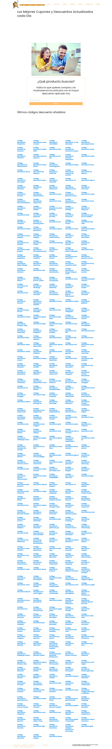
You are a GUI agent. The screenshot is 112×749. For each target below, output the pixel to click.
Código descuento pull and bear (23, 491)
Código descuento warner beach (22, 705)
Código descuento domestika (37, 344)
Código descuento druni (23, 171)
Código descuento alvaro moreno (71, 653)
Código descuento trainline (37, 256)
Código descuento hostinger (53, 401)
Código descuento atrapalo (69, 562)
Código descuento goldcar (85, 301)
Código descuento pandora (69, 286)
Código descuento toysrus (69, 498)
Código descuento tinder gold (40, 476)
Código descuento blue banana (23, 484)
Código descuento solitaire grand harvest (87, 601)
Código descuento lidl (22, 532)
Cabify (98, 4)
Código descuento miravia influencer (69, 157)
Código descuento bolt (23, 468)
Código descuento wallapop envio (23, 438)
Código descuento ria (22, 387)
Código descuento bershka (85, 705)
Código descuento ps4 (39, 622)
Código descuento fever (87, 200)
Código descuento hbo (71, 357)
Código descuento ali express (38, 171)
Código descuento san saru (87, 643)
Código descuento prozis (88, 511)
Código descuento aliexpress (53, 187)
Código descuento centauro (85, 622)
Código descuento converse (69, 215)
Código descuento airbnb (37, 669)
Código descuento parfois (85, 242)
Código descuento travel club (56, 462)
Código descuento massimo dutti (71, 263)
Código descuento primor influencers (69, 293)
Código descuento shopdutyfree (54, 410)
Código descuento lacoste (21, 301)
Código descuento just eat (55, 156)
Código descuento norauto (21, 683)
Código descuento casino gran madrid (86, 570)
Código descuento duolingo (37, 286)
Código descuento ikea (23, 214)
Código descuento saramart (69, 533)
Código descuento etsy (55, 200)
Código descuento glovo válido (39, 316)
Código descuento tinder (72, 164)
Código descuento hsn (23, 504)
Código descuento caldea (37, 736)
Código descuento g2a (55, 423)
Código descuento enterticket (37, 417)
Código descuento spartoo (37, 636)
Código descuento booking (69, 519)
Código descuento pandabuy (21, 372)
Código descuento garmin (69, 351)
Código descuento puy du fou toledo (87, 215)
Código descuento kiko (55, 148)
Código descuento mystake (53, 394)
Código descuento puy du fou (23, 310)
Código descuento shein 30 (55, 351)
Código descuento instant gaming (87, 669)
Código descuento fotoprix (69, 505)
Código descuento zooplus (53, 330)
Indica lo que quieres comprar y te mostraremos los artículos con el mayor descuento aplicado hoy (56, 90)
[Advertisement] (56, 29)
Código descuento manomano (53, 263)
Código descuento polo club (55, 455)
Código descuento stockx (37, 242)
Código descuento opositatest (37, 683)
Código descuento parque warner (87, 256)
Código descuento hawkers (69, 622)
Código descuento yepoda (21, 578)
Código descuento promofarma (86, 394)
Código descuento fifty (23, 337)
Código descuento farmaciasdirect (23, 201)
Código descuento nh (70, 179)
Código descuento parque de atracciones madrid (54, 645)
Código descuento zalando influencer (69, 601)
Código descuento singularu (37, 330)
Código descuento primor (85, 446)
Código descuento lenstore (69, 662)
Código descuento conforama (85, 683)
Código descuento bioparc (53, 484)
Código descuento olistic (23, 351)
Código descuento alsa (55, 682)
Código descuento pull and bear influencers (55, 654)
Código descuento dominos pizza (71, 512)
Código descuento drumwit (85, 292)
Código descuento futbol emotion (56, 690)
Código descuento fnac (87, 249)
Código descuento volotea (37, 337)
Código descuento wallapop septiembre (69, 438)
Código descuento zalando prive (70, 187)
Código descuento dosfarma (37, 228)
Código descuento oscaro (21, 519)
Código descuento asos (39, 711)
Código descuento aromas (21, 690)
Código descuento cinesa (69, 387)
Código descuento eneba (85, 286)
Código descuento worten (85, 270)
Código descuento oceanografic (54, 164)
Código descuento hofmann (53, 512)
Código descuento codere (85, 310)
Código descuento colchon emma (55, 498)
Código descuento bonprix (85, 455)
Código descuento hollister (21, 526)
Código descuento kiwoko (69, 491)
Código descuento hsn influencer (23, 540)
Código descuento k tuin (71, 584)
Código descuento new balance (55, 380)
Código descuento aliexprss (85, 208)
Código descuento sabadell (53, 180)
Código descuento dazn (23, 344)
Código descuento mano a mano (39, 142)
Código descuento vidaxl (72, 300)
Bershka (80, 4)
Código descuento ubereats (37, 643)
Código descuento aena (71, 423)
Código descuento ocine (87, 148)
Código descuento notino (53, 249)
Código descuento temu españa (23, 235)
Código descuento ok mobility (54, 629)
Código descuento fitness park (54, 662)
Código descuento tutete (69, 222)
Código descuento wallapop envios (23, 653)
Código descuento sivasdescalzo (54, 387)
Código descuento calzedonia (69, 394)
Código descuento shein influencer (87, 636)
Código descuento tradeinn (21, 622)
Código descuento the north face (39, 690)
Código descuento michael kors (22, 562)
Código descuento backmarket (54, 719)
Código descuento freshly (69, 643)
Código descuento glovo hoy (55, 438)
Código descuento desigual (69, 372)
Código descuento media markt (86, 491)
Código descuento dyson (88, 179)
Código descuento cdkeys (37, 431)
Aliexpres (72, 4)
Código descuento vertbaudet (53, 591)
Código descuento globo (71, 704)
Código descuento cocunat (21, 615)
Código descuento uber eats (87, 615)
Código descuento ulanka (21, 455)
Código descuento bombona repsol (71, 149)
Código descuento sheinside (37, 519)
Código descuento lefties (21, 498)
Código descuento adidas (85, 484)
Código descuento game (72, 454)
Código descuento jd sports (54, 636)
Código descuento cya (55, 711)
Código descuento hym (71, 323)
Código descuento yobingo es (37, 401)
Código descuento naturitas (85, 351)
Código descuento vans (23, 584)
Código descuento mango (85, 519)
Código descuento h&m (71, 278)
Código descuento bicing (56, 242)
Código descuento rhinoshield (53, 669)
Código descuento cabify (85, 629)
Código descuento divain (40, 483)
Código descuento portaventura (22, 698)
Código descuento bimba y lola (22, 662)
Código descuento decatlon (37, 526)
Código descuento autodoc (85, 469)
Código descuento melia (87, 155)
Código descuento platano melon (39, 653)
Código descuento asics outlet (55, 578)
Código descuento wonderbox (69, 636)
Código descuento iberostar (53, 555)
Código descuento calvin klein (40, 149)
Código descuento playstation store (40, 380)
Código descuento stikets (85, 540)
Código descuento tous (87, 416)
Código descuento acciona (21, 149)
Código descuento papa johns (39, 438)
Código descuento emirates (85, 676)
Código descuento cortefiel (37, 292)
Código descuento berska (53, 540)
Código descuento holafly (37, 584)
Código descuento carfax (85, 316)
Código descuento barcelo (85, 562)
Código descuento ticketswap (85, 526)
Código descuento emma (37, 387)
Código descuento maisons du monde (21, 447)
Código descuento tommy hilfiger (39, 455)
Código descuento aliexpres (69, 401)
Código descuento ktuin (87, 164)
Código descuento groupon (69, 462)
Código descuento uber (39, 394)
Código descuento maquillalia (53, 476)
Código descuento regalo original (87, 578)
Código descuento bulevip (21, 643)
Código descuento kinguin (69, 469)
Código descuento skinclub (21, 669)
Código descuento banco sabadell (71, 249)
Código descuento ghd (87, 725)
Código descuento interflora (37, 512)
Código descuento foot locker (23, 555)
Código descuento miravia (37, 705)
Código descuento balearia (85, 653)
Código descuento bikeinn (37, 676)
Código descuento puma (88, 330)
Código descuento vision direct (39, 164)
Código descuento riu (70, 483)
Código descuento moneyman (53, 279)
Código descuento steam (21, 358)
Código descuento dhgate (69, 712)
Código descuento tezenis (69, 608)
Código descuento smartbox (53, 726)
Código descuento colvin (88, 193)
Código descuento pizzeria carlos (71, 194)
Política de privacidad (26, 747)
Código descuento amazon (69, 235)
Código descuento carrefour (85, 187)
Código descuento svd (71, 344)
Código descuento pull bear (55, 316)
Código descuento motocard (37, 462)
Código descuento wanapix (37, 310)
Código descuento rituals (37, 187)
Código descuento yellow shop (37, 719)
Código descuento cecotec (21, 726)
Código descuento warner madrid (55, 705)
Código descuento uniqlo (88, 584)
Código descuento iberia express (39, 156)
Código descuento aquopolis (21, 417)
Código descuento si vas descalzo (71, 142)
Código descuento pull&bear (21, 256)
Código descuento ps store (86, 533)
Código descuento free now (87, 365)
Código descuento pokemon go (54, 526)
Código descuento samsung (85, 462)
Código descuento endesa (53, 569)
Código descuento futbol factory (88, 228)
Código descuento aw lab (70, 330)
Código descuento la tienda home (22, 164)
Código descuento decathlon (85, 235)
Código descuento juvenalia (53, 622)
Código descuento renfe (71, 228)
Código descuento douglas (21, 394)
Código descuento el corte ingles (38, 591)
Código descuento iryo (55, 221)
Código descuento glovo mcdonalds (71, 719)
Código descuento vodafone (37, 555)
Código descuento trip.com (69, 476)
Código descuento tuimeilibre (53, 142)
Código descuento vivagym (85, 380)
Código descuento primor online (38, 279)
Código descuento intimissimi (53, 562)
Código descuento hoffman (53, 171)
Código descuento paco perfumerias (71, 698)
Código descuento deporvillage (22, 263)
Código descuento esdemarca (85, 712)
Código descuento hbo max (71, 629)
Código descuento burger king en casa (71, 271)
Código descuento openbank (37, 548)
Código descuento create (21, 629)
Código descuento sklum (40, 357)
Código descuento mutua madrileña (85, 402)
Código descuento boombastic (54, 292)
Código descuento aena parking (55, 208)
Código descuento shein (55, 599)
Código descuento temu (55, 300)
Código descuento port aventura (71, 256)
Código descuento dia (22, 423)
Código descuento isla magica (39, 424)
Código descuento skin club (87, 222)
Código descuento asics (39, 179)
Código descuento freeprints (21, 142)
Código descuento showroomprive (71, 578)
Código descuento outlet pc (88, 438)
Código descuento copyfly (37, 235)
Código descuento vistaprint (69, 310)
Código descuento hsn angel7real (39, 410)
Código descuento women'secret (70, 410)
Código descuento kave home (87, 344)
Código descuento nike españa (87, 358)
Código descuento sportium (21, 736)
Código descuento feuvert (21, 676)
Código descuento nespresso (85, 505)
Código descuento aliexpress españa (37, 302)
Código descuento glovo (55, 228)
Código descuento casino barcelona (85, 373)
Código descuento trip (55, 309)
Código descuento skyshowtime (38, 194)
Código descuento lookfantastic (54, 235)
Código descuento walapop (85, 698)
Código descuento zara (55, 193)
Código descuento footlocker (21, 380)
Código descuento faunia (21, 431)
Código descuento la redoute (86, 424)
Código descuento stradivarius (54, 270)
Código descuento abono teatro (70, 615)
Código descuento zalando (37, 498)
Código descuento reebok (53, 676)
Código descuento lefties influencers (85, 592)
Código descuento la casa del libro (38, 533)
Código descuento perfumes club (71, 380)
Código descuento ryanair (21, 208)
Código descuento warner (69, 242)
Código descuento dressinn (21, 187)
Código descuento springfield (69, 591)
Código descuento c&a (87, 337)
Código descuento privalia (53, 215)
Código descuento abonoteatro (86, 555)
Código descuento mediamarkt (54, 584)
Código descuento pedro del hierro (72, 540)
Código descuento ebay (39, 568)
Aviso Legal (17, 745)
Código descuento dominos (37, 629)
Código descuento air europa (22, 286)
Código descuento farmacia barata (39, 249)
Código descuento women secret (22, 462)
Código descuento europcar (37, 562)
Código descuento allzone (85, 608)
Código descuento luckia (24, 228)
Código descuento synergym (21, 180)
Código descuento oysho (24, 316)
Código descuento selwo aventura (87, 719)
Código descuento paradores (37, 600)
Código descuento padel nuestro (88, 279)
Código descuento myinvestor (21, 410)
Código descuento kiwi (55, 518)
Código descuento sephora (69, 555)
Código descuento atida (39, 698)
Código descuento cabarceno (53, 372)
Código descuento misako (85, 548)
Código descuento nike (39, 269)
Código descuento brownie (69, 548)
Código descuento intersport (69, 669)
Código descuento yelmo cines (40, 505)
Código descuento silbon (24, 401)
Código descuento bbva (55, 735)
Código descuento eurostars (69, 365)
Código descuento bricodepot (37, 578)
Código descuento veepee (53, 417)
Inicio (49, 4)
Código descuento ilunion (21, 279)
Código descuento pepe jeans (55, 608)
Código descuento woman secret (70, 526)
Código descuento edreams (37, 263)
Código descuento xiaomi (53, 365)
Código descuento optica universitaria (22, 476)
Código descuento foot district (71, 417)
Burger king (89, 4)
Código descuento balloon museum (71, 569)
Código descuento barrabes (53, 615)
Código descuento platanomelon (70, 201)
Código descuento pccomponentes (87, 142)
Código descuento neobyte (21, 222)
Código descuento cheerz (53, 256)
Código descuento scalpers (21, 636)
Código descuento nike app (55, 548)
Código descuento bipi (39, 725)
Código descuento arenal (69, 683)
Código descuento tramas (21, 194)
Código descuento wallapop (53, 491)
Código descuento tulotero (21, 270)
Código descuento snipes (85, 410)
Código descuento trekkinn (37, 351)
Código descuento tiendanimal (38, 608)
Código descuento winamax (53, 286)
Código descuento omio (23, 568)
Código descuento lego (87, 475)
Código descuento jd (22, 608)
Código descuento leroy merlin (87, 263)
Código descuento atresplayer (86, 323)
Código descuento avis (55, 430)
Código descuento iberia (23, 591)
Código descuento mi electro (86, 171)
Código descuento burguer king (22, 323)
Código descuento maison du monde (69, 172)
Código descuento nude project (23, 249)
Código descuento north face (55, 446)
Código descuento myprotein (37, 201)
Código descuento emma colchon (71, 316)
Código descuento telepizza (21, 712)
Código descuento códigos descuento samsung (69, 728)
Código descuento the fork (39, 446)
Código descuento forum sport (88, 387)
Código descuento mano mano (55, 323)
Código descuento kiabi (39, 323)
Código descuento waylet (37, 208)
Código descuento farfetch (21, 156)
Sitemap (45, 745)
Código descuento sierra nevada (72, 431)
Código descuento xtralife (37, 365)
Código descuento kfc (22, 292)
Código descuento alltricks (37, 372)
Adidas (65, 4)
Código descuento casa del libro (23, 548)
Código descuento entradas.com (54, 469)
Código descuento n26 (87, 430)
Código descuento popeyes (37, 215)
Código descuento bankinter (53, 358)
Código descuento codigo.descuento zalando (87, 690)
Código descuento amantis (21, 365)
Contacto (56, 4)
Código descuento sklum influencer (40, 662)
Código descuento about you (56, 344)
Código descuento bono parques (23, 600)
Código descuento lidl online (70, 337)
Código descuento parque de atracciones (38, 540)
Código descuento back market (71, 446)
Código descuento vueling (69, 208)
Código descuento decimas (37, 615)
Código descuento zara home (55, 698)
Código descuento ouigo (39, 490)
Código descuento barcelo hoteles (23, 512)
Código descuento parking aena (38, 222)
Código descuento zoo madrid (23, 242)
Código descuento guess (72, 675)
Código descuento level (55, 337)
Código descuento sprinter (21, 719)
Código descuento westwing (21, 330)
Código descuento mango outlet (54, 505)
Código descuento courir (72, 689)
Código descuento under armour (40, 469)
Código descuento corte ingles (87, 662)
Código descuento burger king (85, 498)
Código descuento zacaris (53, 533)
